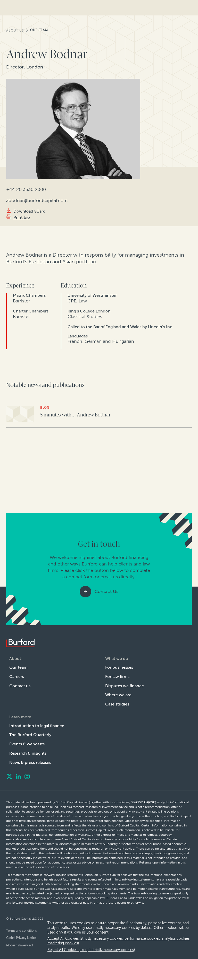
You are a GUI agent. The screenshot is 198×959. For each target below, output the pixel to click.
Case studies (117, 704)
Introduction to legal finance (36, 725)
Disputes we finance (124, 685)
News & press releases (30, 762)
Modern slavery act (19, 945)
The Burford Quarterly (30, 734)
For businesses (119, 667)
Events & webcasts (27, 744)
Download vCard (29, 211)
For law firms (117, 676)
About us (15, 30)
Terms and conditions (21, 930)
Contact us (19, 685)
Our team (39, 30)
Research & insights (27, 753)
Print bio (21, 217)
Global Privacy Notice (21, 938)
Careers (16, 676)
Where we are (118, 694)
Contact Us (106, 591)
